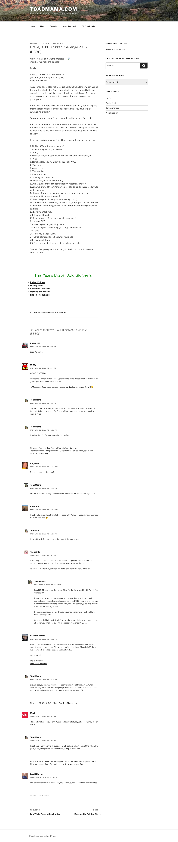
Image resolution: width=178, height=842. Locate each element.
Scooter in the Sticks (38, 663)
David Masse (36, 774)
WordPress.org (112, 113)
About (42, 26)
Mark (32, 713)
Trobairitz (35, 552)
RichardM (35, 343)
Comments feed (112, 108)
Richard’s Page (37, 282)
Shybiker (34, 463)
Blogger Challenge (55, 312)
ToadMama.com (53, 9)
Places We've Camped (115, 49)
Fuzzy (33, 365)
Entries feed (111, 103)
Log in (108, 98)
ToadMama (57, 43)
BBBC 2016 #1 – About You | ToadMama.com (58, 703)
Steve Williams (37, 635)
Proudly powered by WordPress (42, 836)
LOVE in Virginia (88, 26)
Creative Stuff (69, 26)
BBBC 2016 (39, 312)
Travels (53, 26)
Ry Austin (35, 506)
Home (32, 26)
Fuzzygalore (36, 285)
